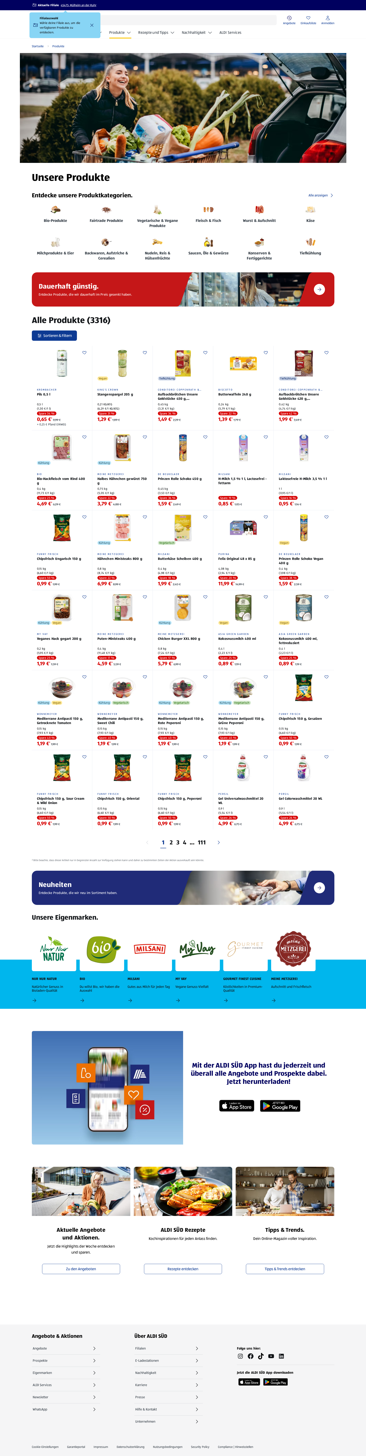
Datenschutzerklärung (130, 1447)
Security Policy (200, 1447)
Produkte (117, 32)
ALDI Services (230, 32)
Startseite (38, 46)
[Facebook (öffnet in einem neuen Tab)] (250, 1356)
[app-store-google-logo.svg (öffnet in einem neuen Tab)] (275, 1380)
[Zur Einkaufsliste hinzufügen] (84, 352)
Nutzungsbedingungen (167, 1447)
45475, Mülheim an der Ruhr (78, 5)
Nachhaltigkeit (194, 32)
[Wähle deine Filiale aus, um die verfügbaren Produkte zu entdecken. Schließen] (92, 25)
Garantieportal (76, 1447)
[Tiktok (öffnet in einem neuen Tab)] (260, 1356)
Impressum (101, 1447)
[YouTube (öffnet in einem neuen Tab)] (271, 1356)
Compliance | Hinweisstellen (235, 1447)
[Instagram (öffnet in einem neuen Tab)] (240, 1356)
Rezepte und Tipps (153, 32)
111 (202, 842)
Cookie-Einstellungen (45, 1447)
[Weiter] (218, 842)
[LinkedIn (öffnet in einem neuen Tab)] (281, 1356)
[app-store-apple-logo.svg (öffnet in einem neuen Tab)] (249, 1380)
